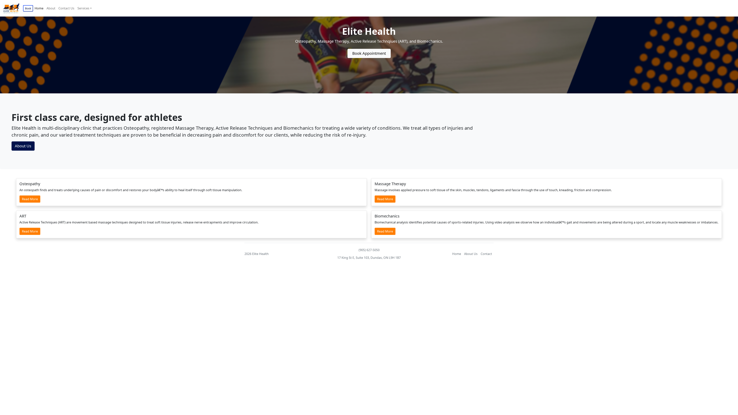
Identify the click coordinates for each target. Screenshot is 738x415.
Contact (486, 254)
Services (83, 8)
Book (28, 8)
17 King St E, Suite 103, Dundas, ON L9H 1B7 (369, 258)
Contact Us (66, 8)
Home (39, 8)
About (51, 8)
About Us (23, 146)
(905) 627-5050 (369, 250)
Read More (30, 199)
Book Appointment (369, 53)
